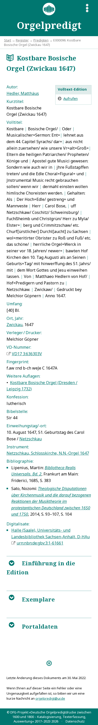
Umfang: (14, 304)
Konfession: (17, 397)
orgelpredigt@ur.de (50, 698)
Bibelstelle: (17, 411)
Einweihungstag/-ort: (26, 426)
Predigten (40, 40)
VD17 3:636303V (27, 353)
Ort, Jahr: (15, 318)
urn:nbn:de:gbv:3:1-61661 (40, 543)
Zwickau (14, 324)
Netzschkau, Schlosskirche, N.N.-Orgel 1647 (48, 453)
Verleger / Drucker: (24, 332)
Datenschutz (75, 721)
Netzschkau (30, 439)
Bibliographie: (20, 461)
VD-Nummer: (19, 347)
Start (7, 40)
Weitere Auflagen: (23, 376)
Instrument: (18, 447)
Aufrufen (70, 98)
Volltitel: (14, 122)
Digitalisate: (18, 524)
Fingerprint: (18, 362)
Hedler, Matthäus (23, 93)
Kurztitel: (15, 101)
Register (22, 40)
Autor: (12, 87)
